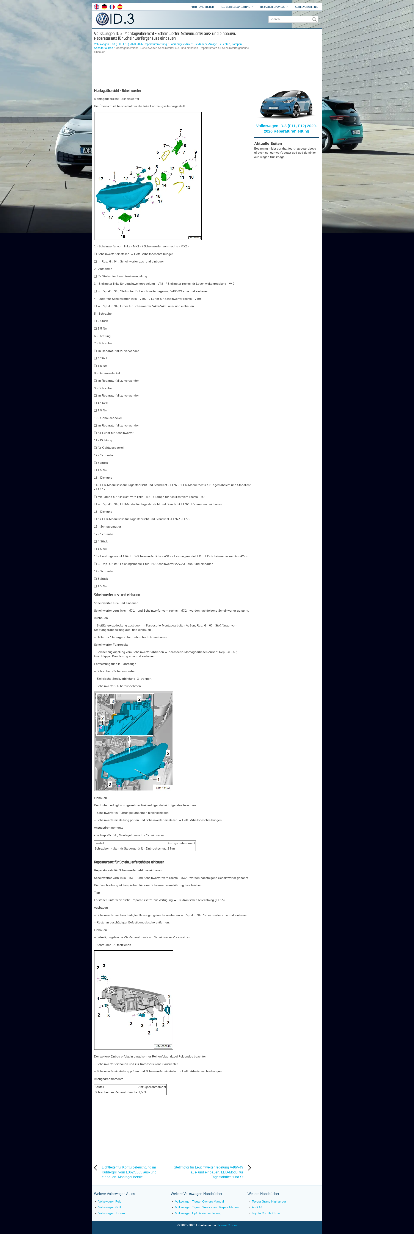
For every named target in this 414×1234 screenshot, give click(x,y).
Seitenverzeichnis (306, 6)
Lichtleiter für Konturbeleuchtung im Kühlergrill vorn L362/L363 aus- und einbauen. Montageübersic (129, 1172)
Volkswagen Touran (111, 1213)
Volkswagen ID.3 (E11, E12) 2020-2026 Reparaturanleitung (130, 44)
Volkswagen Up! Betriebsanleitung (198, 1213)
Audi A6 (257, 1207)
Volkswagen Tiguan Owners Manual (199, 1201)
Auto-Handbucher (202, 6)
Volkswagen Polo (109, 1201)
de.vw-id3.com (227, 1225)
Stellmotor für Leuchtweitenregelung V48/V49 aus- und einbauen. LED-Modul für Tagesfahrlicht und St (208, 1172)
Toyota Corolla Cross (266, 1213)
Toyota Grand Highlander (269, 1201)
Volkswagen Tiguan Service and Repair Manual (207, 1207)
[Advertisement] (172, 71)
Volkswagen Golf (109, 1207)
